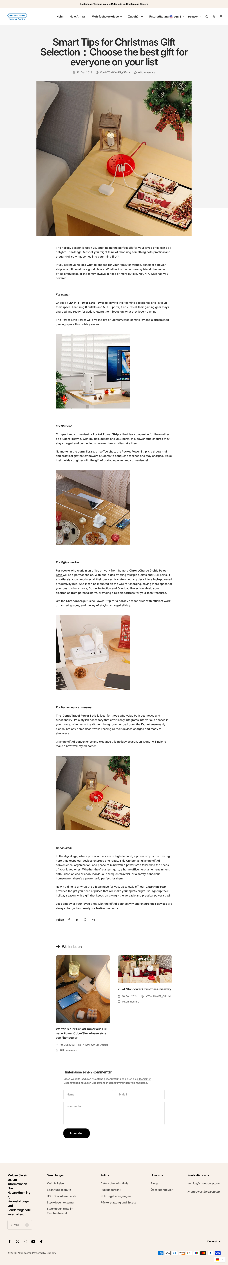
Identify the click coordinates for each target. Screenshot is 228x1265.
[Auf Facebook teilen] (69, 920)
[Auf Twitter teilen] (77, 920)
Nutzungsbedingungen (116, 1196)
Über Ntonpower (162, 1189)
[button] (220, 1259)
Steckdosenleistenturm (62, 1202)
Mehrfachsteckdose (105, 16)
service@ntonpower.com (204, 1183)
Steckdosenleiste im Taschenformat (60, 1211)
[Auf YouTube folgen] (33, 1241)
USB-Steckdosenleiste (61, 1196)
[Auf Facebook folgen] (9, 1241)
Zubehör (134, 16)
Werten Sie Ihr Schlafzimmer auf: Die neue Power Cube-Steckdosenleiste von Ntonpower (81, 1033)
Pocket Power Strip (106, 434)
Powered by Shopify (44, 1252)
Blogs (154, 1183)
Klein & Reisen (56, 1183)
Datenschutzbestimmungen (113, 1082)
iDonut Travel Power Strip (79, 715)
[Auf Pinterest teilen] (85, 920)
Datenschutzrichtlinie (114, 1183)
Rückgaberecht (111, 1189)
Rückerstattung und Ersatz (118, 1202)
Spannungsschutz (59, 1189)
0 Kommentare (146, 72)
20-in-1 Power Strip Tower (86, 302)
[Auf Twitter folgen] (17, 1241)
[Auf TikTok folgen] (41, 1241)
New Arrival (77, 16)
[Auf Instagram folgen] (25, 1241)
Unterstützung (159, 16)
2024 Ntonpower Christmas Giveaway (144, 989)
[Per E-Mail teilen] (93, 920)
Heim (59, 16)
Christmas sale (155, 886)
